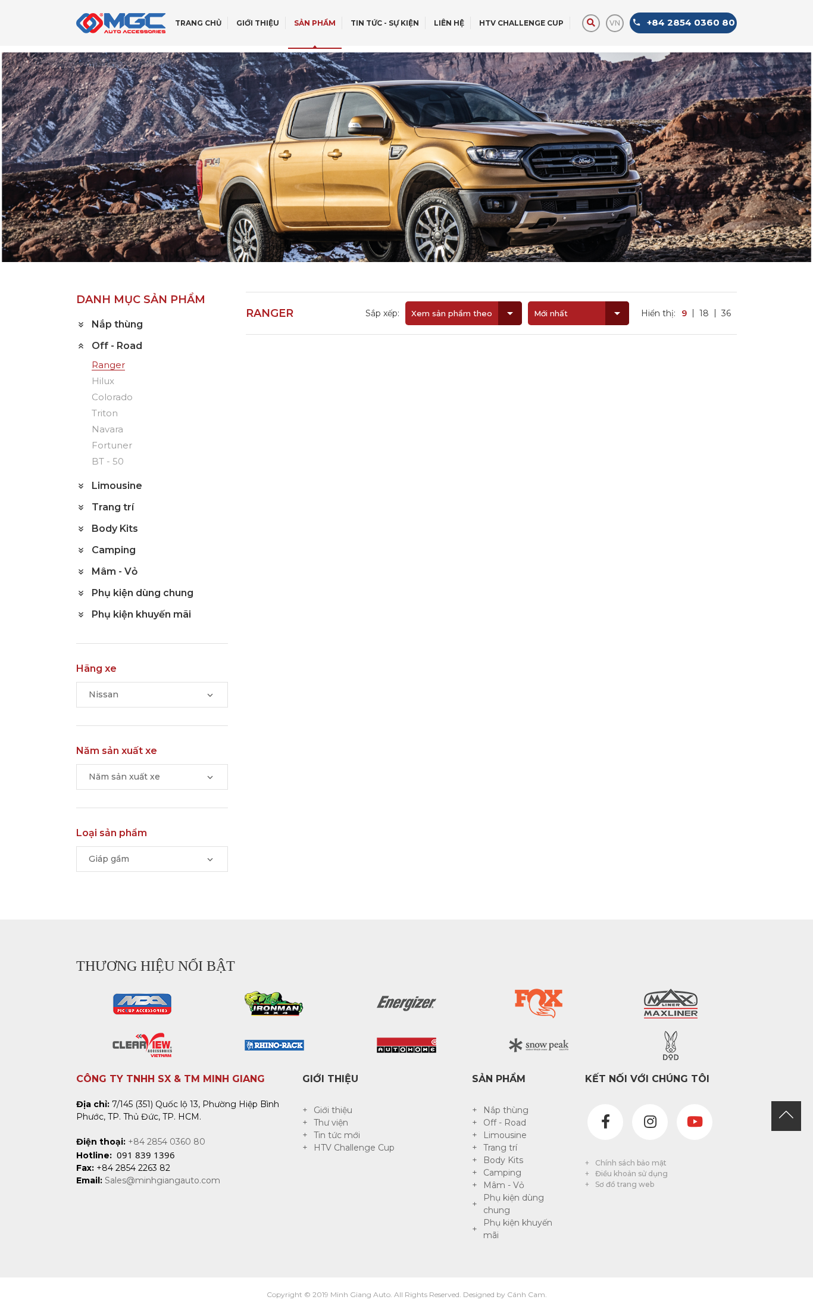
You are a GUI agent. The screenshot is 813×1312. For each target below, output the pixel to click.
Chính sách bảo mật (631, 1162)
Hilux (103, 381)
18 (704, 313)
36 (726, 313)
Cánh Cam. (527, 1294)
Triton (105, 414)
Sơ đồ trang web (624, 1184)
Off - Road (504, 1122)
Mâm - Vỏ (503, 1185)
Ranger (108, 365)
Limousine (505, 1135)
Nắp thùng (506, 1110)
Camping (502, 1172)
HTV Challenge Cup (354, 1147)
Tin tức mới (337, 1135)
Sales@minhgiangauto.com (162, 1180)
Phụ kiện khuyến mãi (517, 1229)
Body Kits (503, 1160)
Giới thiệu (333, 1110)
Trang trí (500, 1147)
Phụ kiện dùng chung (513, 1204)
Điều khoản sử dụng (631, 1173)
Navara (107, 430)
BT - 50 (108, 462)
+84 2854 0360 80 (166, 1141)
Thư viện (331, 1122)
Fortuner (112, 446)
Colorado (112, 397)
